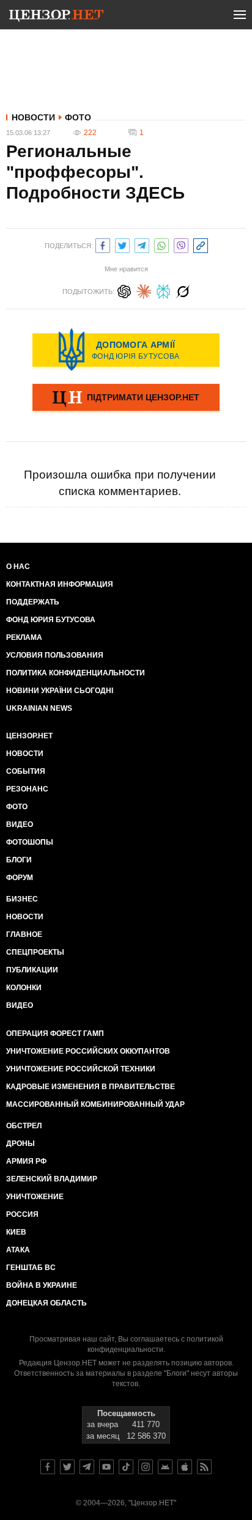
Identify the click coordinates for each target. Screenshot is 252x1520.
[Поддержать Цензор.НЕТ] (126, 398)
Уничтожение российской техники (80, 1069)
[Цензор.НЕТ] (56, 17)
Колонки (24, 987)
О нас (18, 566)
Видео (19, 824)
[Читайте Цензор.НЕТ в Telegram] (87, 1466)
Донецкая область (46, 1303)
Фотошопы (29, 842)
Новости (33, 117)
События (25, 771)
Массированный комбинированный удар (95, 1104)
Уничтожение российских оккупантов (88, 1051)
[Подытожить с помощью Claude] (143, 290)
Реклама (24, 637)
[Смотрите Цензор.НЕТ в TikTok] (126, 1466)
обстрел (24, 1126)
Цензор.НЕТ (29, 736)
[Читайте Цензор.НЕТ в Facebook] (47, 1466)
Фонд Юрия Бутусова (50, 619)
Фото (78, 117)
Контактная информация (59, 584)
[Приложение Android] (165, 1466)
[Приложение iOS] (184, 1466)
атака (18, 1250)
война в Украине (41, 1285)
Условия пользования (54, 655)
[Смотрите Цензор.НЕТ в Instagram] (145, 1466)
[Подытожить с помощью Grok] (183, 290)
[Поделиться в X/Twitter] (122, 244)
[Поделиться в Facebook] (102, 244)
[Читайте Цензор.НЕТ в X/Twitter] (67, 1466)
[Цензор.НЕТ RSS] (204, 1466)
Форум (19, 877)
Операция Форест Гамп (55, 1033)
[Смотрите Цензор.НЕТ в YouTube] (106, 1466)
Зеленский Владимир (51, 1179)
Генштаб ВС (31, 1267)
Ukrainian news (39, 708)
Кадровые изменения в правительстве (90, 1086)
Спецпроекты (35, 952)
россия (22, 1214)
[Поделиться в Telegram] (142, 244)
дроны (20, 1143)
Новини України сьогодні (59, 690)
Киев (16, 1232)
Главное (24, 934)
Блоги (19, 860)
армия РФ (26, 1161)
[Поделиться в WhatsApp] (161, 244)
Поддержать (32, 602)
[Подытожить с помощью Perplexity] (163, 290)
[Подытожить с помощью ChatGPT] (124, 290)
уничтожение (35, 1196)
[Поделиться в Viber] (181, 244)
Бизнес (22, 899)
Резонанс (27, 789)
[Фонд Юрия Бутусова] (126, 349)
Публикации (32, 970)
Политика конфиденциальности (75, 673)
